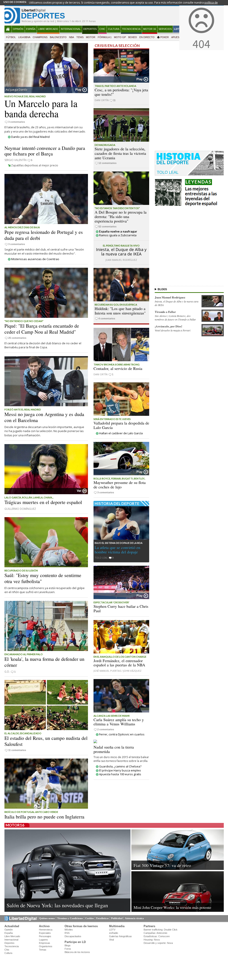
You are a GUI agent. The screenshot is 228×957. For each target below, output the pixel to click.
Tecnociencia (131, 29)
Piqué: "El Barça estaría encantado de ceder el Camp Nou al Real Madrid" (41, 328)
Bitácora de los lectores (77, 952)
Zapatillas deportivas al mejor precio (34, 165)
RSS (67, 933)
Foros (68, 948)
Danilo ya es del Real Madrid (30, 137)
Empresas (44, 943)
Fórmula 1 (105, 37)
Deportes (90, 29)
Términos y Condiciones (70, 918)
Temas (42, 949)
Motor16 (15, 825)
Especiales (45, 933)
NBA (71, 37)
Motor (90, 37)
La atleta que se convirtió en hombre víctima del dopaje (117, 550)
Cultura (113, 29)
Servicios (165, 29)
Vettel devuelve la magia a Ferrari (172, 330)
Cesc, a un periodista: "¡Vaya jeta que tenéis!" (121, 92)
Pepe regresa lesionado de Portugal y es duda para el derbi (43, 235)
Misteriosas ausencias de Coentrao (35, 259)
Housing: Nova (152, 939)
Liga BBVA (24, 37)
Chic (102, 29)
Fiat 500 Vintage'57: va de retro (162, 865)
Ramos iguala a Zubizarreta (117, 235)
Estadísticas (102, 918)
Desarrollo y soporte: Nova (158, 943)
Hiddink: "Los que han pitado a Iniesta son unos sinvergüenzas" (120, 311)
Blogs (68, 945)
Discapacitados (73, 936)
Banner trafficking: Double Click (160, 929)
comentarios (16, 121)
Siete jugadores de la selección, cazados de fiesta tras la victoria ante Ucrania (120, 153)
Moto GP (120, 37)
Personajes (45, 936)
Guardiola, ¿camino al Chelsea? (120, 766)
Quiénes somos (47, 918)
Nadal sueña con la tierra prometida (114, 749)
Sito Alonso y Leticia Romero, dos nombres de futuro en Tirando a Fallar (175, 317)
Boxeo (132, 37)
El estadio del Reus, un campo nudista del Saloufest (46, 741)
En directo (147, 37)
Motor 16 (149, 29)
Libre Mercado (48, 29)
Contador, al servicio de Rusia (118, 368)
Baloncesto (58, 37)
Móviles (69, 929)
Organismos (45, 946)
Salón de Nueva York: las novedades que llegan (57, 905)
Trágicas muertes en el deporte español (43, 502)
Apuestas (177, 37)
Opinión (18, 29)
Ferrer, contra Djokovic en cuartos (122, 734)
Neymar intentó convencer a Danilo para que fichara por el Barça (44, 151)
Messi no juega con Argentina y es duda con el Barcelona (44, 417)
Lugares (43, 939)
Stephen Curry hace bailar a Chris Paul (121, 608)
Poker (164, 37)
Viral (111, 939)
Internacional (71, 29)
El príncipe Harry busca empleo (120, 770)
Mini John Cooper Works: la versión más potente (172, 907)
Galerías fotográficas (120, 936)
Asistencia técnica (134, 918)
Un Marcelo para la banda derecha (40, 108)
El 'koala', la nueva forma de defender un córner (44, 662)
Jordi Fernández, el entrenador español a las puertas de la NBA (119, 663)
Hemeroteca (45, 929)
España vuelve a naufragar (118, 231)
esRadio (113, 933)
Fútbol (11, 37)
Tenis (79, 37)
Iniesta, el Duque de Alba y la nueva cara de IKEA (121, 252)
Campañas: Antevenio (155, 933)
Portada (8, 29)
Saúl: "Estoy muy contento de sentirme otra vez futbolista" (42, 578)
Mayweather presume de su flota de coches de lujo (120, 485)
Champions (40, 37)
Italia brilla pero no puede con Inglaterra (44, 816)
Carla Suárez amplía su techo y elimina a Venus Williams (119, 722)
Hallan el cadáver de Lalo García (121, 433)
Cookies (89, 918)
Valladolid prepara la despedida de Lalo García (121, 425)
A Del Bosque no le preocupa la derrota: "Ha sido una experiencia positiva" (121, 216)
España (30, 29)
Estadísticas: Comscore (157, 936)
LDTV (177, 29)
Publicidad (116, 918)
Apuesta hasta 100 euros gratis (120, 774)
